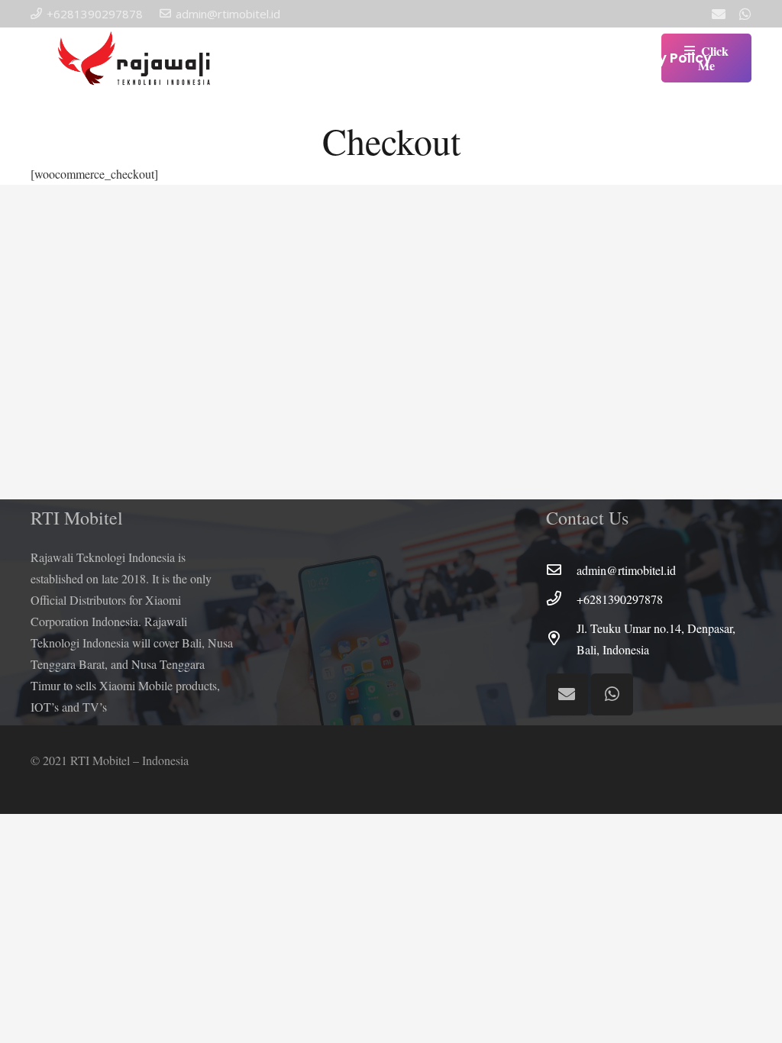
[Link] (136, 58)
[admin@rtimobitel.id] (561, 570)
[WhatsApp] (745, 14)
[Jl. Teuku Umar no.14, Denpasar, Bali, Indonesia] (561, 639)
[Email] (718, 14)
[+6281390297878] (561, 599)
